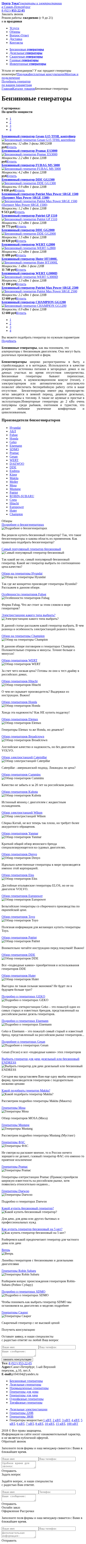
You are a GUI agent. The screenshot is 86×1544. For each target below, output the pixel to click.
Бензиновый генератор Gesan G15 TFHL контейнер (39, 136)
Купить (12, 147)
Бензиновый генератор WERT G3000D (29, 273)
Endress (15, 471)
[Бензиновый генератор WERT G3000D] (30, 277)
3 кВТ (66, 1420)
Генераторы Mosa (13, 1107)
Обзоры (15, 31)
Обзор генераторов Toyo (18, 916)
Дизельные (26, 53)
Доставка (16, 39)
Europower (17, 507)
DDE (13, 467)
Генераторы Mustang (15, 1125)
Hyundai (15, 427)
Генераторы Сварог (15, 1312)
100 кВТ (72, 1423)
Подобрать (9, 341)
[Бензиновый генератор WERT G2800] (29, 248)
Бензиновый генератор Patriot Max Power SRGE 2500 (40, 287)
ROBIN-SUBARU (22, 496)
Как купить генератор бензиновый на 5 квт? (32, 1229)
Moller (14, 481)
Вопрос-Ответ (19, 35)
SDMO (14, 449)
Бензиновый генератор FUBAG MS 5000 (31, 165)
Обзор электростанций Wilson (22, 812)
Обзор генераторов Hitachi (20, 681)
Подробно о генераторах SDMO (23, 1291)
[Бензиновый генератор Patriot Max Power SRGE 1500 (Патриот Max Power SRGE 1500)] (43, 204)
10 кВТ (49, 1423)
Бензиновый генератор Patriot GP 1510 (29, 215)
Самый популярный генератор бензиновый (31, 549)
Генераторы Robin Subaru (19, 1270)
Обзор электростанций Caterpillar (24, 757)
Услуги (14, 28)
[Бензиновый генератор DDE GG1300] (29, 183)
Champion (16, 514)
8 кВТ (39, 1423)
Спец (13, 499)
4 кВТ (75, 1420)
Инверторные (28, 63)
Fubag (14, 435)
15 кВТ (60, 1423)
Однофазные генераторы (27, 1399)
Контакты (16, 42)
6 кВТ (20, 1423)
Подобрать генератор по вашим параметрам (17, 83)
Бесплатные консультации (47, 74)
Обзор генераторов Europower (22, 896)
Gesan (14, 456)
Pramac (14, 453)
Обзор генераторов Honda (19, 702)
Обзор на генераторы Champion (23, 636)
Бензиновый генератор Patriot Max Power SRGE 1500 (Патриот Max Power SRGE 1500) (40, 195)
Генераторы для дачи (24, 1395)
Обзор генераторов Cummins (21, 774)
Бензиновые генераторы (26, 1381)
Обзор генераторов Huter (19, 975)
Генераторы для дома (24, 1391)
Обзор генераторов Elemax (20, 719)
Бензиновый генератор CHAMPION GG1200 (34, 302)
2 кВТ (56, 1420)
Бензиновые (27, 49)
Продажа (23, 74)
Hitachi (14, 503)
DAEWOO (17, 463)
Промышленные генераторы (29, 1388)
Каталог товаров (23, 88)
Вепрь (6, 1250)
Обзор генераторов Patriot (19, 937)
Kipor (13, 474)
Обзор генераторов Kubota (20, 791)
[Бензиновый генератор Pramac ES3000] (29, 154)
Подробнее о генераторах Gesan (23, 1041)
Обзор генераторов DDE (18, 954)
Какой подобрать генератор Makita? (26, 1090)
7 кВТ (30, 1423)
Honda (14, 438)
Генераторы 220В (21, 1413)
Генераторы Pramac (15, 1166)
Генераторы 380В (21, 1416)
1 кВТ (47, 1420)
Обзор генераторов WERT (19, 660)
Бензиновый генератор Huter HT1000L (30, 259)
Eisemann (16, 445)
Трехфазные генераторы (26, 1402)
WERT (14, 460)
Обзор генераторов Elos (18, 875)
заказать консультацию (17, 1359)
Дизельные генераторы (25, 1384)
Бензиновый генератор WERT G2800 (28, 244)
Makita (14, 478)
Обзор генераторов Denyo (19, 854)
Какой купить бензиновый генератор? (28, 1208)
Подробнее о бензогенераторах (23, 524)
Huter (13, 510)
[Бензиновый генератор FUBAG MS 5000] (31, 168)
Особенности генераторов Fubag (24, 594)
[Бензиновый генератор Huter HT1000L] (30, 262)
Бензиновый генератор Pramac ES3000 (29, 150)
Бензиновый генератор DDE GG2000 (28, 230)
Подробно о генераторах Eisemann (25, 1021)
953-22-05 (20, 1363)
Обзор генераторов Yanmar (20, 833)
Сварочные (26, 56)
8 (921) (13, 10)
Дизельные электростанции (28, 1409)
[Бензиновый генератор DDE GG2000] (29, 233)
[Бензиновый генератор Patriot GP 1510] (29, 219)
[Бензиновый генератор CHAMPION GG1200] (34, 305)
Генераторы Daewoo (15, 1191)
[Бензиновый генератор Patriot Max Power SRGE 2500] (39, 291)
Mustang (15, 489)
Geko (13, 442)
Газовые (24, 60)
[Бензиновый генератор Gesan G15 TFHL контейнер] (38, 140)
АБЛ (13, 431)
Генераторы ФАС (13, 1142)
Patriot (14, 492)
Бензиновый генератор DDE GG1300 (28, 179)
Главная (7, 88)
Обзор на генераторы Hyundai (22, 573)
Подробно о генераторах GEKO (23, 996)
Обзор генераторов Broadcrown (23, 736)
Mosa (13, 485)
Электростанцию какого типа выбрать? (28, 615)
